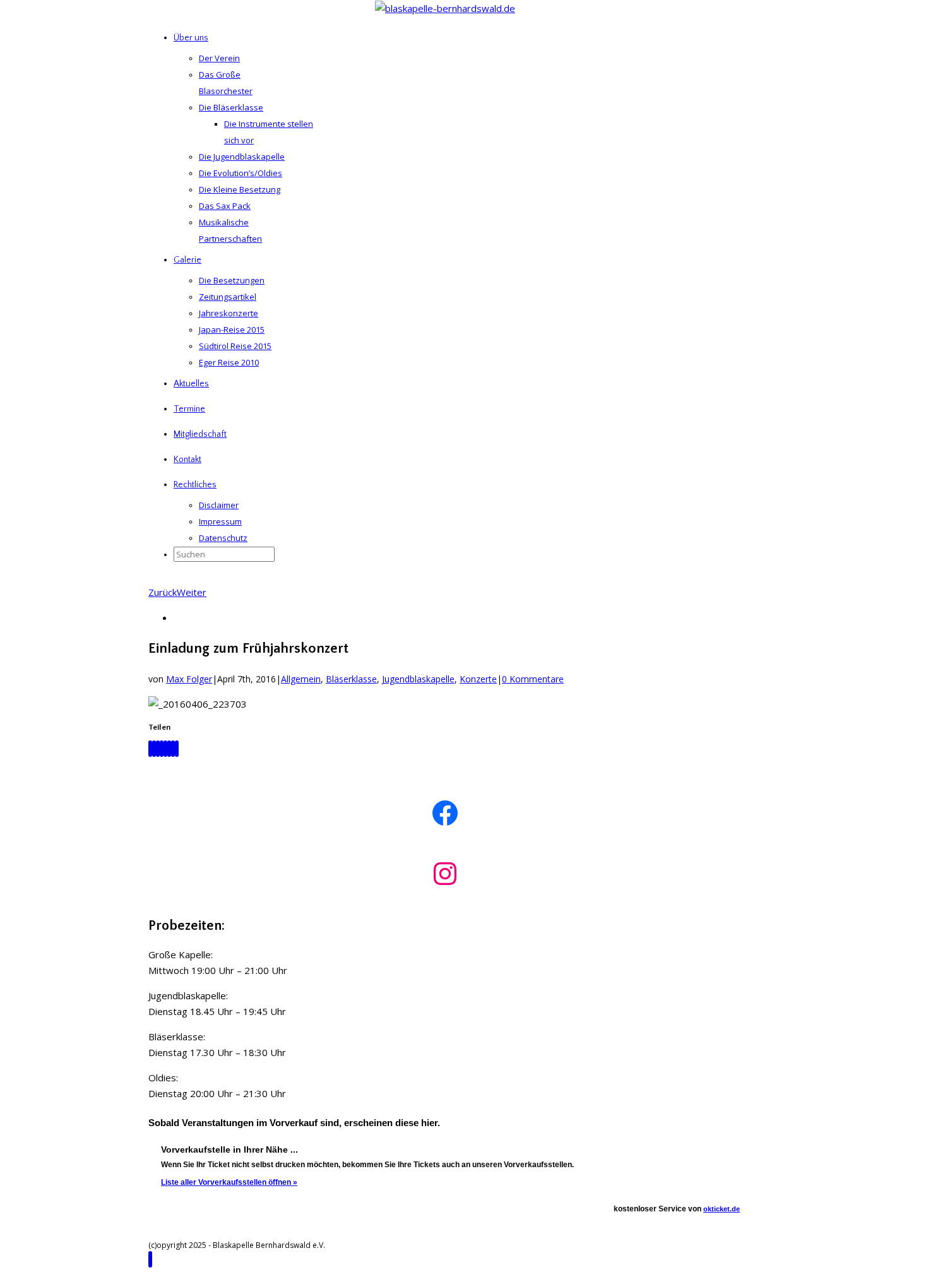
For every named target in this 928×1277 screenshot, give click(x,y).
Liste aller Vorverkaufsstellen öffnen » (229, 1182)
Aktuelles (191, 384)
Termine (189, 409)
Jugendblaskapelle (418, 679)
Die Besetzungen (232, 280)
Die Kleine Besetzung (239, 189)
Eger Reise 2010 (229, 362)
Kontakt (187, 459)
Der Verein (219, 58)
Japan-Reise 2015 (232, 329)
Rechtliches (195, 485)
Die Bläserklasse (231, 107)
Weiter (191, 592)
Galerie (187, 260)
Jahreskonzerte (228, 313)
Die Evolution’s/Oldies (240, 173)
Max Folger (189, 679)
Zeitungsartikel (227, 296)
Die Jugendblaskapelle (242, 156)
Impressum (220, 521)
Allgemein (301, 679)
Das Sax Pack (225, 205)
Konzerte (478, 679)
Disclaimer (219, 505)
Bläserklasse (351, 679)
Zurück (162, 592)
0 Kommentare (533, 679)
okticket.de (721, 1209)
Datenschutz (223, 537)
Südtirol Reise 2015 (235, 346)
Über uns (191, 38)
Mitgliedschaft (200, 434)
